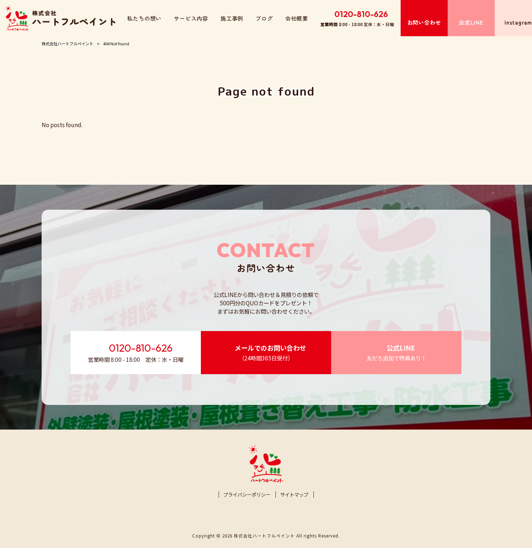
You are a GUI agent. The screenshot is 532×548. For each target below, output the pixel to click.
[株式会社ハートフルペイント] (60, 18)
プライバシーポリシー (246, 494)
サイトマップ (294, 494)
